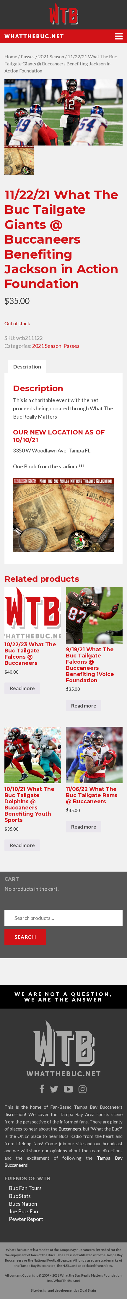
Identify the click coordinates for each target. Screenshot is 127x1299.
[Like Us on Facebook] (43, 1089)
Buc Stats (20, 1196)
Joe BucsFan (23, 1211)
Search (25, 937)
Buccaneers (69, 1128)
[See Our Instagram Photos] (83, 1089)
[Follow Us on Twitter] (54, 1089)
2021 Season (51, 56)
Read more (22, 688)
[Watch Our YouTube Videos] (69, 1089)
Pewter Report (26, 1219)
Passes (28, 56)
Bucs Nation (23, 1204)
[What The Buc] (63, 13)
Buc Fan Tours (25, 1188)
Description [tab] (27, 366)
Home (10, 56)
